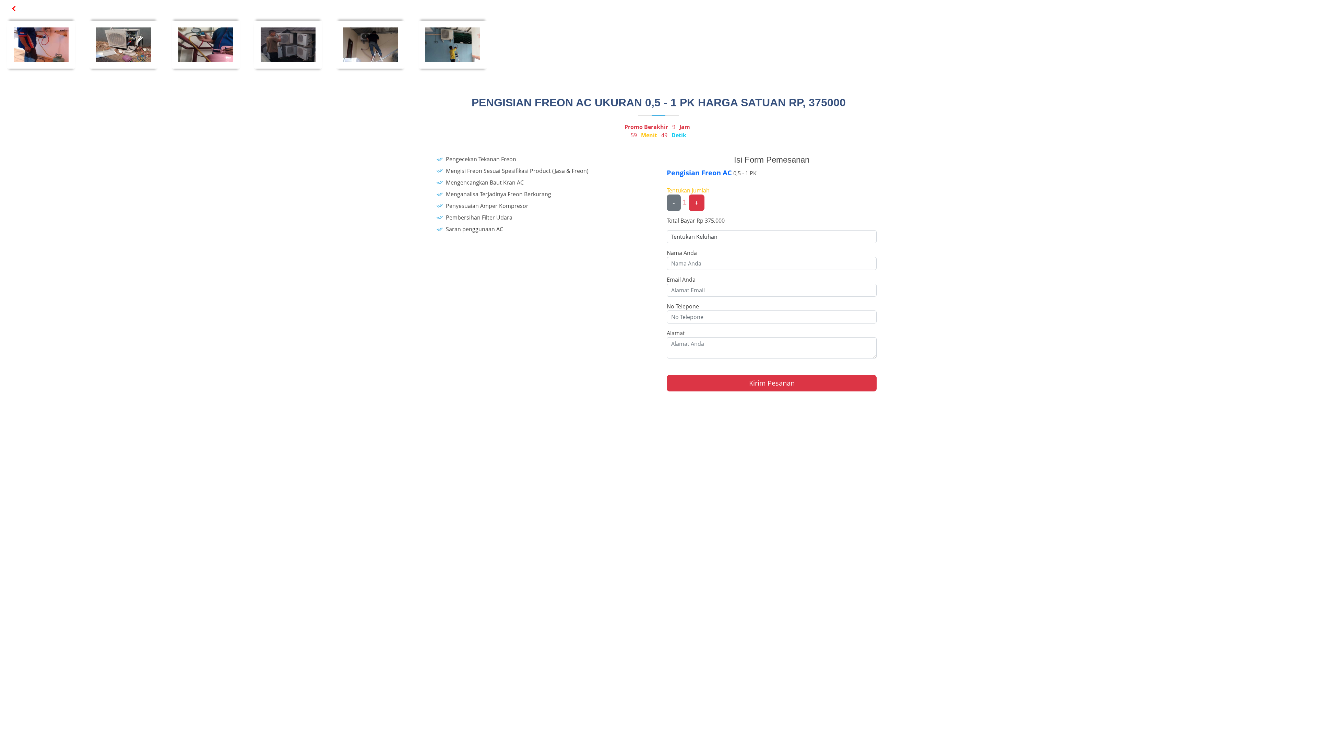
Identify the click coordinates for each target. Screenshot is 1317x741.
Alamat (676, 333)
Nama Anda (682, 253)
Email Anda (681, 279)
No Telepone (683, 306)
